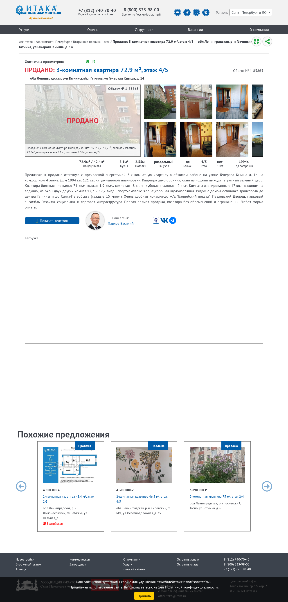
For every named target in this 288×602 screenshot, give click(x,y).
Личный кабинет (135, 569)
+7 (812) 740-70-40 (97, 10)
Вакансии (195, 29)
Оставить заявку (188, 559)
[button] (21, 486)
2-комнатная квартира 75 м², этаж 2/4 (217, 496)
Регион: (222, 12)
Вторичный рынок (28, 564)
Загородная (78, 564)
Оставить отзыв (187, 564)
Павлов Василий (121, 223)
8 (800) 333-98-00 (141, 9)
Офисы (92, 29)
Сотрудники (144, 29)
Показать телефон (54, 220)
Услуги (24, 29)
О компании (259, 29)
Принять (144, 596)
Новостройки (25, 559)
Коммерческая (80, 559)
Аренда (21, 569)
